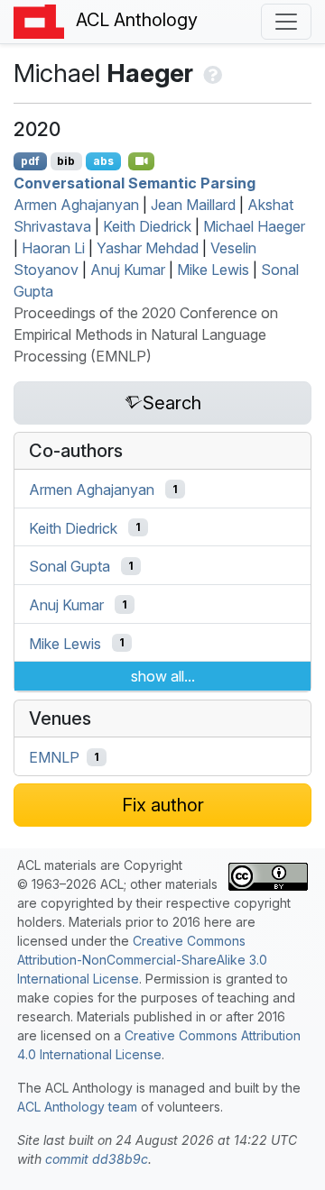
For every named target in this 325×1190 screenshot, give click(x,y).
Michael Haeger (254, 226)
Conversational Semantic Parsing (134, 183)
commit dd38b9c (96, 1159)
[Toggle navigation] (286, 22)
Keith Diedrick (147, 226)
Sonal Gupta (69, 566)
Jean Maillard (193, 205)
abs (103, 161)
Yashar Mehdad (148, 248)
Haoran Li (53, 248)
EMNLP (54, 757)
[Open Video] (141, 161)
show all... (163, 676)
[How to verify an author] (211, 73)
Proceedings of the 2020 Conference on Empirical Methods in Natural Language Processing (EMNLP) (146, 334)
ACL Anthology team (77, 1106)
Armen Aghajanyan (76, 205)
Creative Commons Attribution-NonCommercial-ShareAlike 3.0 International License (142, 959)
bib (66, 161)
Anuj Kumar (127, 270)
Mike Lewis (213, 270)
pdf (30, 161)
